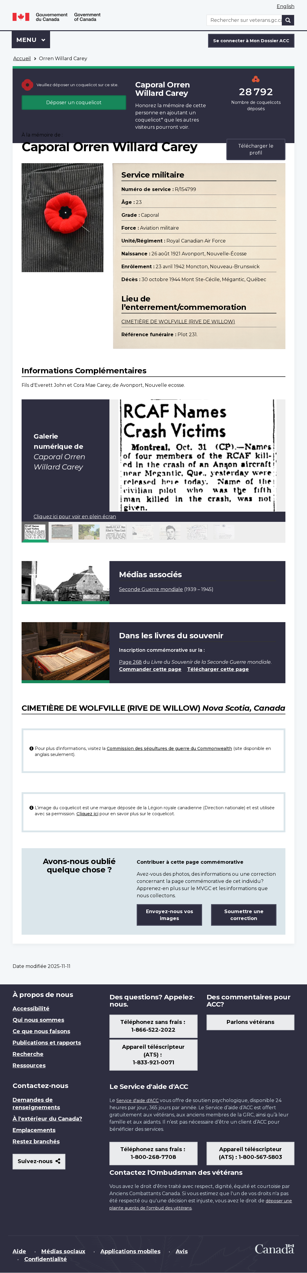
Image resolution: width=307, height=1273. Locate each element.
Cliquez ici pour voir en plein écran (75, 516)
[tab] (35, 532)
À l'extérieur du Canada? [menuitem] (47, 1119)
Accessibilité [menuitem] (31, 1008)
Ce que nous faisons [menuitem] (41, 1031)
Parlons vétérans (250, 1022)
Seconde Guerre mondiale (151, 589)
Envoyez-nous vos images (169, 915)
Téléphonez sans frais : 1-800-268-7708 (153, 1153)
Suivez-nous (41, 1163)
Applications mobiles (130, 1251)
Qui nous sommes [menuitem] (38, 1020)
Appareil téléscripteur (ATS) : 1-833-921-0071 (153, 1055)
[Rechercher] (288, 20)
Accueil (22, 58)
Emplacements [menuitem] (34, 1130)
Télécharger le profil (255, 149)
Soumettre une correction (244, 915)
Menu (33, 39)
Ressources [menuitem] (29, 1065)
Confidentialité (45, 1259)
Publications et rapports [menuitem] (47, 1042)
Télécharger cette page (218, 669)
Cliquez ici (87, 813)
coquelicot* (149, 120)
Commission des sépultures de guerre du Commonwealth (169, 748)
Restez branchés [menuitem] (36, 1141)
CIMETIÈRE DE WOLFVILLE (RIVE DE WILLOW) (178, 322)
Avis (182, 1251)
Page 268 (130, 662)
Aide (19, 1251)
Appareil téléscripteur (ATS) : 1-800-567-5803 (250, 1153)
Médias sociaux (63, 1251)
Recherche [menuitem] (28, 1054)
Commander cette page (150, 669)
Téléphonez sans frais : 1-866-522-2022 (153, 1026)
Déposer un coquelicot (74, 102)
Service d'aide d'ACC (137, 1100)
